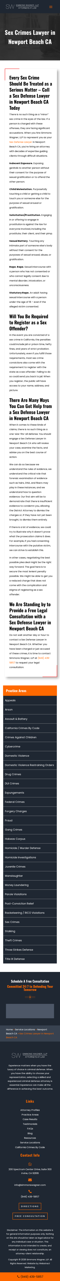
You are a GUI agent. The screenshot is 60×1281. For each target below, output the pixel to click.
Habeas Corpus (15, 839)
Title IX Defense (15, 959)
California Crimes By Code (22, 728)
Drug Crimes (13, 774)
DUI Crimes (12, 783)
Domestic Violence (17, 755)
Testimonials (30, 1124)
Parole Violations (16, 894)
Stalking (10, 931)
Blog (30, 1133)
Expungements (14, 792)
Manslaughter (14, 876)
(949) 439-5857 (30, 1196)
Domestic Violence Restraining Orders (29, 765)
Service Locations (25, 1029)
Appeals (10, 700)
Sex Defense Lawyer (20, 142)
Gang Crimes (13, 829)
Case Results (30, 1119)
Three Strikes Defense (19, 950)
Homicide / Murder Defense (22, 848)
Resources (30, 1138)
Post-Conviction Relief (19, 903)
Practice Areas (30, 1114)
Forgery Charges (16, 811)
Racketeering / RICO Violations (25, 913)
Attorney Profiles (30, 1110)
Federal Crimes (15, 802)
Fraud (8, 820)
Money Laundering (17, 885)
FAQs (30, 1128)
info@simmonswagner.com (30, 1185)
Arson (9, 709)
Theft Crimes (13, 940)
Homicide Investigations (20, 857)
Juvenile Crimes (15, 866)
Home (9, 1029)
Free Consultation (30, 1216)
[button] (30, 1168)
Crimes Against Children (20, 737)
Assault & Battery (16, 719)
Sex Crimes (12, 922)
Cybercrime (12, 746)
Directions (30, 1206)
